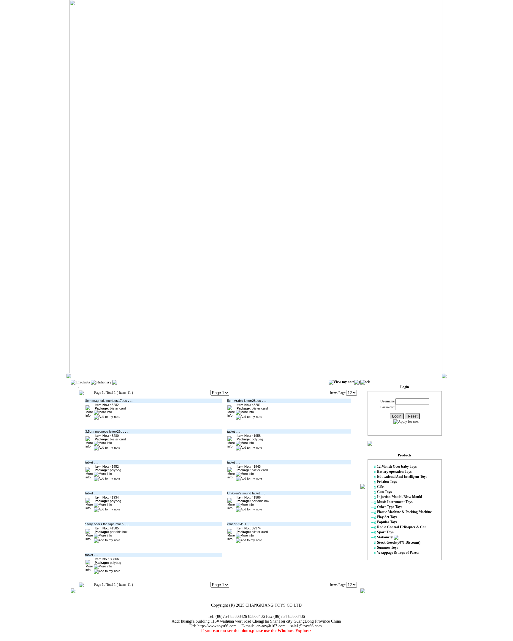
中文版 (202, 376)
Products (126, 376)
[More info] (89, 411)
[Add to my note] (107, 417)
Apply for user (408, 421)
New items (147, 376)
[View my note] (341, 382)
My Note (167, 376)
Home (109, 376)
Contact (185, 376)
